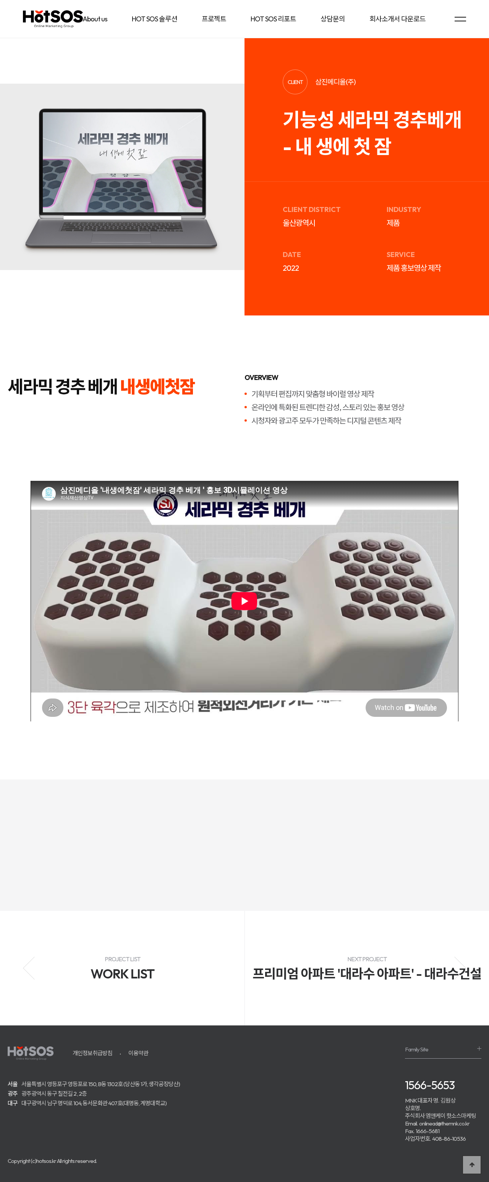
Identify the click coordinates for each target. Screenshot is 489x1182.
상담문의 (333, 19)
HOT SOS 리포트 (273, 19)
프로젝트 (214, 19)
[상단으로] (471, 1164)
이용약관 (138, 1053)
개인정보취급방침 (92, 1053)
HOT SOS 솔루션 (154, 19)
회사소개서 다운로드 (397, 19)
